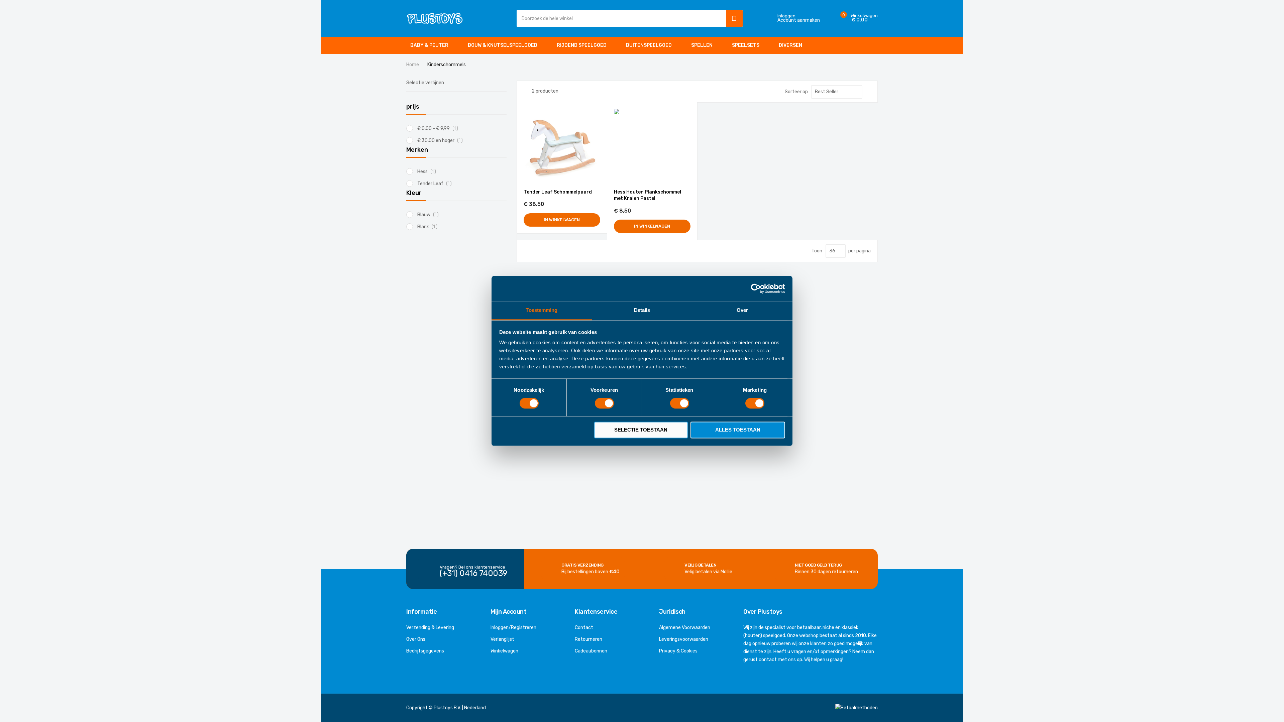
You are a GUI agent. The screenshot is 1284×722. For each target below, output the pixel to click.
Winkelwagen (504, 651)
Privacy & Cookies (678, 651)
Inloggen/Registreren (513, 627)
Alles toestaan (737, 430)
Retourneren (588, 639)
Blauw (429, 215)
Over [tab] (742, 310)
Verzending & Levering (430, 627)
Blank (429, 227)
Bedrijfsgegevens (425, 651)
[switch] (604, 404)
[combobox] (620, 18)
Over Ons (415, 639)
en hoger (442, 140)
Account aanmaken (798, 20)
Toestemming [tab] (541, 310)
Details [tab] (642, 310)
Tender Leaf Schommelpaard (558, 192)
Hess (428, 171)
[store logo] (434, 18)
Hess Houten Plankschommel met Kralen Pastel (647, 195)
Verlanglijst (502, 639)
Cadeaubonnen (591, 651)
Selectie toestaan (640, 430)
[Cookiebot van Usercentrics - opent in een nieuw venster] (756, 288)
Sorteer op (796, 92)
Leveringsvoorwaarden (683, 639)
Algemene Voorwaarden (684, 627)
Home (413, 65)
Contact (584, 627)
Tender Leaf (436, 184)
